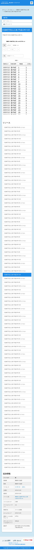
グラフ (9, 45)
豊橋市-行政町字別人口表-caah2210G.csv (15, 41)
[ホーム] (10, 3)
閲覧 (11, 18)
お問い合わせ (17, 540)
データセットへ (8, 21)
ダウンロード (8, 24)
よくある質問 (6, 540)
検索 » (16, 60)
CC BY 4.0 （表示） (20, 487)
